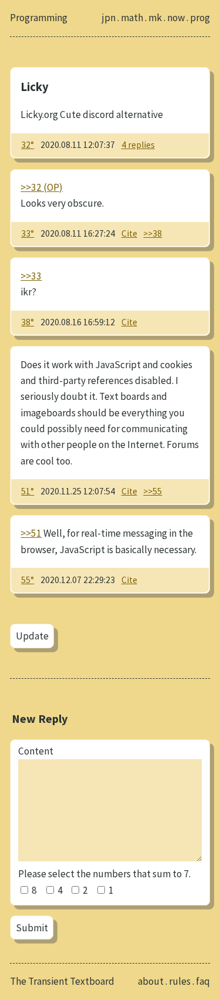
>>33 (31, 276)
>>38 (152, 233)
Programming (38, 17)
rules (180, 981)
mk (155, 17)
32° (27, 144)
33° (27, 233)
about (151, 981)
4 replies (138, 144)
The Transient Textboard (62, 981)
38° (27, 322)
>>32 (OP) (42, 187)
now (176, 17)
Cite (129, 233)
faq (203, 981)
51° (27, 491)
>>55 (152, 491)
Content (35, 751)
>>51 (31, 533)
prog (200, 17)
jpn (109, 17)
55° (27, 579)
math (132, 17)
